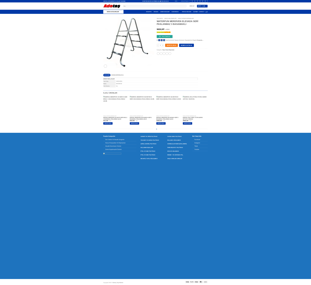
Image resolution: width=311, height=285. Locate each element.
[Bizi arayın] (204, 1)
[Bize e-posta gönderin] (201, 1)
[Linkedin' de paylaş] (170, 53)
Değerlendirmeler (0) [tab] (117, 75)
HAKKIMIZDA (175, 11)
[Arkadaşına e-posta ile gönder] (164, 53)
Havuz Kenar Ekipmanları (186, 18)
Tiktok (196, 146)
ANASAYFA (149, 11)
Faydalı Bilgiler (186, 11)
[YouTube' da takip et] (206, 1)
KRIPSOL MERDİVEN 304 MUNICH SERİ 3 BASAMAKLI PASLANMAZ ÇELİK (167, 118)
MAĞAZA (156, 11)
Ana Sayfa (160, 18)
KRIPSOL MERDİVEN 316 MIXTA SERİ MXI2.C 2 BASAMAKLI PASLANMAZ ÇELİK (115, 118)
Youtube (196, 149)
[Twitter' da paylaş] (161, 53)
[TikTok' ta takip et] (196, 1)
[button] (192, 6)
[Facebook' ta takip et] (191, 1)
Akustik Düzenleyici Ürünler (113, 146)
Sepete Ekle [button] (107, 123)
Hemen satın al (186, 45)
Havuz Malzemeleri (170, 18)
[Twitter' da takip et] (199, 1)
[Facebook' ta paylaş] (158, 53)
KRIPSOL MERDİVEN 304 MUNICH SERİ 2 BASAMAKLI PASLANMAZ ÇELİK (141, 118)
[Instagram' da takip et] (193, 1)
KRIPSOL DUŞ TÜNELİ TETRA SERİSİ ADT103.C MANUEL (193, 118)
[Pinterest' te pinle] (167, 53)
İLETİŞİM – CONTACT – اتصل (200, 11)
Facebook (197, 139)
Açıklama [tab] (107, 75)
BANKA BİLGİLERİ (165, 11)
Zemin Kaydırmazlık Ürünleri (113, 149)
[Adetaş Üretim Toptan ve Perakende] (111, 6)
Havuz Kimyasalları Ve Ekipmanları (115, 143)
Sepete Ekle (171, 45)
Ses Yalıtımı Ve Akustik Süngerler (114, 139)
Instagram (197, 143)
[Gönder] (185, 6)
